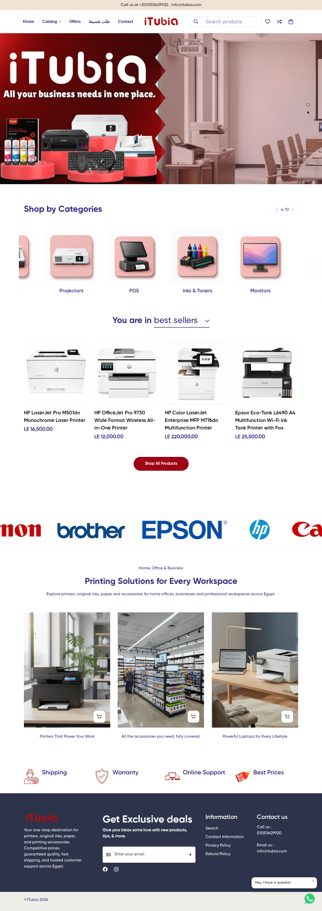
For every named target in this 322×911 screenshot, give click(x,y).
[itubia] (161, 21)
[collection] (239, 256)
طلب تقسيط (99, 21)
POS (113, 291)
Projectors (50, 291)
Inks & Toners (176, 291)
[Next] (293, 210)
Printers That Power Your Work (67, 737)
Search (212, 828)
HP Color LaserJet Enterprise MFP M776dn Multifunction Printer (191, 421)
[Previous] (276, 210)
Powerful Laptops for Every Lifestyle (255, 737)
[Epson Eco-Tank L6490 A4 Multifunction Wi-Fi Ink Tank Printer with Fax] (266, 372)
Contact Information (225, 837)
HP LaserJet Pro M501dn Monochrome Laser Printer (54, 417)
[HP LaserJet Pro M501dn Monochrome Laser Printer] (55, 372)
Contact (125, 21)
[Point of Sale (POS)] (113, 256)
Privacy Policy (218, 846)
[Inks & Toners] (176, 256)
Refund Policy (218, 854)
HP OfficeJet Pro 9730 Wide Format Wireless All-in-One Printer (124, 421)
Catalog (49, 21)
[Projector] (50, 256)
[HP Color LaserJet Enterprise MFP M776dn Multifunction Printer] (196, 372)
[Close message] (313, 881)
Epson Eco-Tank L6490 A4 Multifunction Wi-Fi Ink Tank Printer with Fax (265, 421)
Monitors (239, 291)
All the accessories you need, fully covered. (161, 737)
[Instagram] (116, 869)
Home (28, 21)
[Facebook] (105, 869)
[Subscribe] (189, 855)
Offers (75, 21)
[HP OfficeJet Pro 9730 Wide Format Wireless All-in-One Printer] (125, 372)
